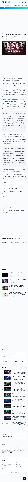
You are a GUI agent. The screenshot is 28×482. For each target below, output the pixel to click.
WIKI (3, 450)
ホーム (16, 462)
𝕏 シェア (4, 39)
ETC (3, 448)
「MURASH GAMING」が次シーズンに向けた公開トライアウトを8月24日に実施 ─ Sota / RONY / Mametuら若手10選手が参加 (17, 293)
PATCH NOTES (22, 450)
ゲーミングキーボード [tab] (15, 242)
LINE (8, 39)
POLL (8, 448)
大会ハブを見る (24, 430)
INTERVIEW (10, 452)
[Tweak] (24, 478)
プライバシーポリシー (19, 466)
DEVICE (15, 450)
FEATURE (9, 450)
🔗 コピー (13, 39)
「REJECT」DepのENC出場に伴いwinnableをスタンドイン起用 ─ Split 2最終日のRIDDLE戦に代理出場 (17, 274)
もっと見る (24, 367)
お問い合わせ (17, 464)
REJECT (5, 129)
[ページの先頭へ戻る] (24, 474)
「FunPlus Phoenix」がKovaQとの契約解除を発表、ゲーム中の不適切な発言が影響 (17, 280)
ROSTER (3, 36)
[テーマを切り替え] (22, 2)
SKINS (4, 452)
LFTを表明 (4, 143)
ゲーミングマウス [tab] (5, 242)
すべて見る (23, 238)
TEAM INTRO (14, 448)
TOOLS (20, 448)
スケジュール (24, 5)
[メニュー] (25, 2)
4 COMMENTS (14, 36)
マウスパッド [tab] (24, 242)
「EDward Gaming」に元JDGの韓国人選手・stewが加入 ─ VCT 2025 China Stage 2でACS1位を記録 (17, 287)
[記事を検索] (19, 2)
